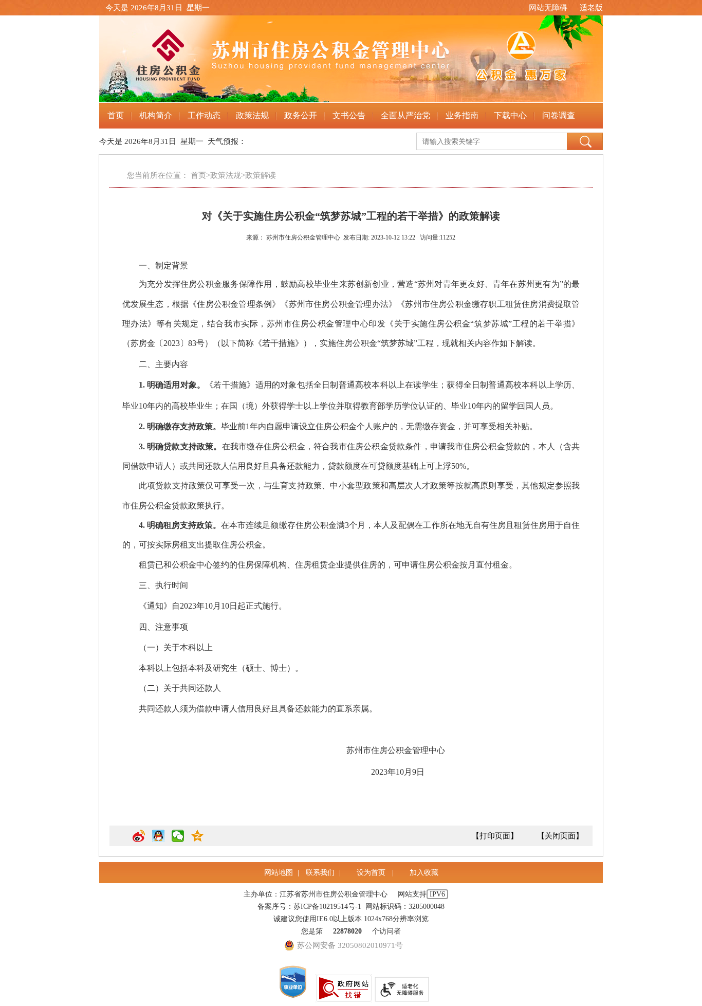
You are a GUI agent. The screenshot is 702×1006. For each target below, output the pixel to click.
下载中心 (510, 115)
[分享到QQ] (158, 840)
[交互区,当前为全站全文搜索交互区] (509, 139)
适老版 (591, 8)
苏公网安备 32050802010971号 (350, 945)
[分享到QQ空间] (197, 840)
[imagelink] (292, 981)
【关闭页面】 (560, 836)
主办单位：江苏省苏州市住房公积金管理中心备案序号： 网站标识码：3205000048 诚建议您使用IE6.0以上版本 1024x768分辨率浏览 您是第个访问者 (344, 912)
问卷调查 (558, 115)
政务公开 (300, 115)
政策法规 (252, 115)
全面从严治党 (405, 115)
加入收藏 (424, 872)
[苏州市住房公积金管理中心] (351, 59)
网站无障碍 (548, 8)
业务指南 (462, 115)
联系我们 (320, 872)
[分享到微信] (178, 840)
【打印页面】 (495, 836)
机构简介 (155, 115)
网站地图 (278, 872)
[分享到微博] (139, 840)
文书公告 (348, 115)
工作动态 (204, 115)
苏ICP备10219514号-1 (327, 906)
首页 (115, 115)
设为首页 (372, 872)
